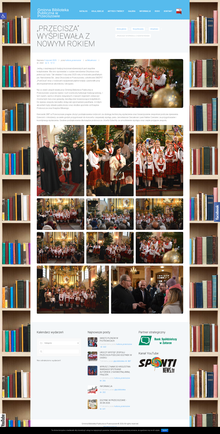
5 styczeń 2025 (50, 60)
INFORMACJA (106, 386)
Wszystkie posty (138, 29)
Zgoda (164, 430)
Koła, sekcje (98, 11)
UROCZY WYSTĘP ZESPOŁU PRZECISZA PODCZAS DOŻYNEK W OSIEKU (116, 355)
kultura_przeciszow (73, 60)
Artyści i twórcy (116, 11)
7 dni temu (104, 361)
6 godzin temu (105, 344)
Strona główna (121, 29)
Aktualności (154, 29)
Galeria (131, 11)
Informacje (145, 11)
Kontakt (168, 11)
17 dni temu (104, 406)
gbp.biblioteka (119, 361)
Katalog (83, 11)
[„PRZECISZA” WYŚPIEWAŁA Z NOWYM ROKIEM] (146, 83)
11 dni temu (104, 378)
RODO (157, 11)
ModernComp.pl (110, 427)
